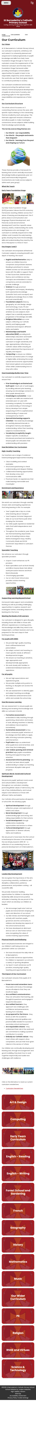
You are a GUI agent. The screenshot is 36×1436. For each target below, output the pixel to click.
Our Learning (15, 35)
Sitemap (18, 1394)
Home (4, 35)
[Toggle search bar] (27, 3)
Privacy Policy (12, 1398)
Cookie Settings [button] (23, 1398)
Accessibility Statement (18, 1396)
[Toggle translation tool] (32, 3)
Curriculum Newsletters (14, 1088)
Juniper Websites (25, 1389)
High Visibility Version (18, 1392)
